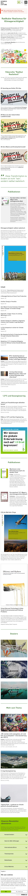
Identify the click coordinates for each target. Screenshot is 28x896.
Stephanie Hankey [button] (5, 624)
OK (6, 891)
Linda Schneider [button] (14, 218)
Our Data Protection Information (7, 888)
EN (21, 2)
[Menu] (25, 2)
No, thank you (19, 891)
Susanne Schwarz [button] (14, 217)
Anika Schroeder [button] (14, 220)
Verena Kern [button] (21, 217)
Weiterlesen (14, 651)
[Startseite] (9, 3)
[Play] (14, 98)
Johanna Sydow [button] (21, 218)
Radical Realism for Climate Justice (15, 290)
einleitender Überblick (10, 42)
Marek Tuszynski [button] (13, 624)
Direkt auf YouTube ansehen (7, 104)
